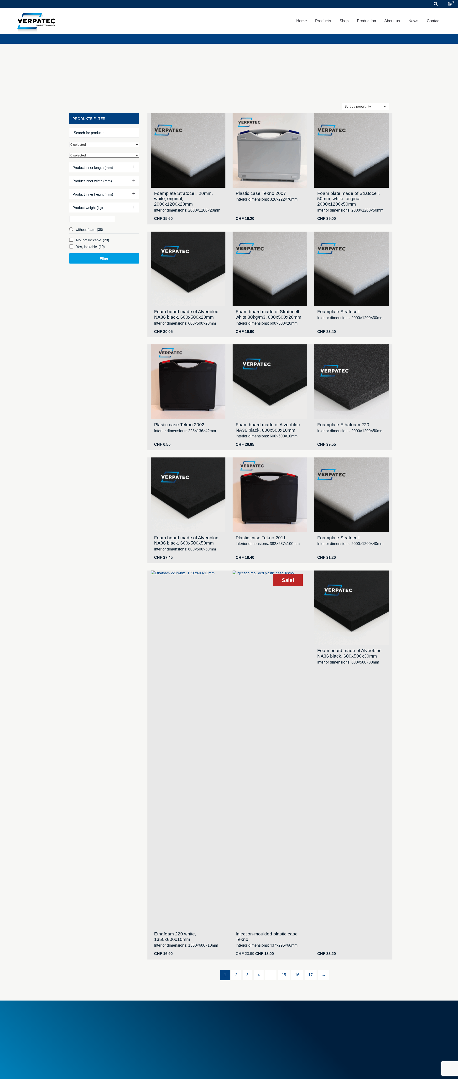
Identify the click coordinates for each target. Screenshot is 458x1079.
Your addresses (329, 1022)
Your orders (326, 1017)
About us (392, 21)
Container (242, 1022)
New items (161, 1030)
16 (297, 975)
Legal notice (78, 1069)
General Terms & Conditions (175, 1017)
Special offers (164, 1036)
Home (301, 21)
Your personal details (333, 1028)
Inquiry (70, 4)
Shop (344, 21)
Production (366, 21)
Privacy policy (105, 1069)
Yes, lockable (90, 247)
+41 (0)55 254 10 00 (34, 4)
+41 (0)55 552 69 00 (96, 1033)
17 (310, 975)
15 (284, 975)
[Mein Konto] (443, 4)
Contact (434, 21)
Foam (239, 1017)
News (413, 21)
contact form (98, 95)
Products (323, 21)
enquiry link (350, 87)
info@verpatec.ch (95, 1038)
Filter (104, 259)
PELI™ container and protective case (264, 1033)
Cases (240, 1028)
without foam (89, 230)
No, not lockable (92, 240)
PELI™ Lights (245, 1038)
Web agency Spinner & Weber (337, 1069)
